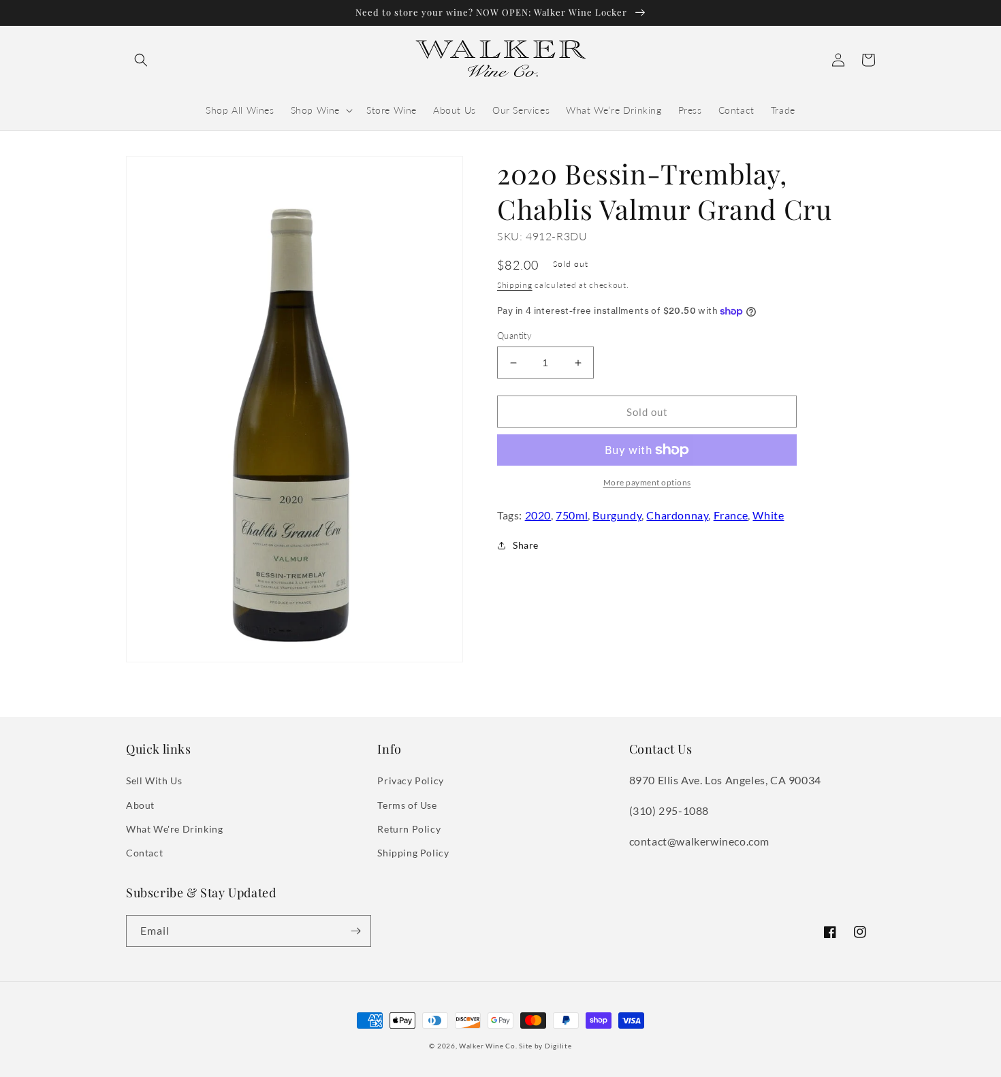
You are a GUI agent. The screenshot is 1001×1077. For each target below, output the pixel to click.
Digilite (558, 1046)
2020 (538, 515)
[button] (141, 60)
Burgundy (616, 515)
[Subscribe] (355, 931)
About (140, 805)
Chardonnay (677, 515)
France (731, 515)
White (768, 515)
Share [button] (526, 545)
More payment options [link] (647, 482)
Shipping (515, 285)
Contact (144, 852)
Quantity (514, 335)
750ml (572, 515)
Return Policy (409, 829)
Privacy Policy (410, 780)
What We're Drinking (174, 829)
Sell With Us (154, 780)
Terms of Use (406, 805)
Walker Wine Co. (488, 1046)
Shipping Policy (413, 852)
